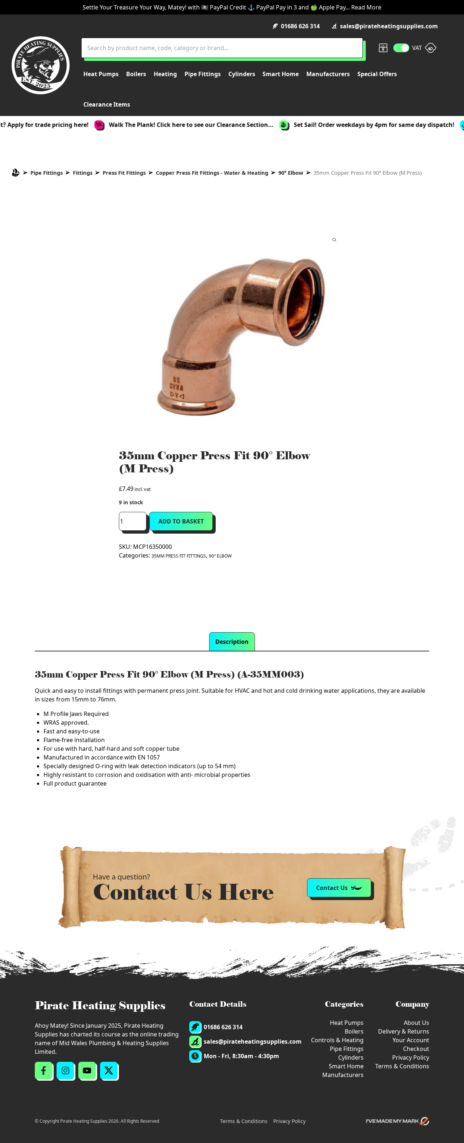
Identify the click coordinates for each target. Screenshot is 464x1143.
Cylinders (351, 1057)
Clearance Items (106, 104)
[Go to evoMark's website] (397, 1121)
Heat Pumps (347, 1023)
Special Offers (377, 74)
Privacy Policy (410, 1057)
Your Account (411, 1040)
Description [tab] (232, 642)
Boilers (354, 1031)
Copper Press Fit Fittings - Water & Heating (212, 172)
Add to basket (181, 521)
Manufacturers (343, 1075)
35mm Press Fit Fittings (179, 556)
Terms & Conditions (402, 1066)
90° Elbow (290, 172)
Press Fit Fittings (124, 172)
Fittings (82, 172)
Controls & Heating (337, 1040)
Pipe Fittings (46, 172)
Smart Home (346, 1066)
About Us (416, 1023)
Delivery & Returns (403, 1031)
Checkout (416, 1049)
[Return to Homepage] (41, 65)
